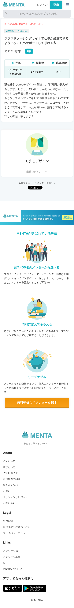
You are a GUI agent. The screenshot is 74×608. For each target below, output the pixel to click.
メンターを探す (11, 550)
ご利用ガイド (10, 473)
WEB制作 (10, 31)
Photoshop (23, 31)
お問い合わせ (10, 503)
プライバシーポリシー (15, 532)
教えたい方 (9, 461)
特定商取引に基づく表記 (17, 526)
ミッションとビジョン (15, 497)
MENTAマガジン (12, 568)
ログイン (42, 4)
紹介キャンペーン (13, 485)
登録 (56, 4)
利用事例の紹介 (11, 478)
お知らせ (8, 491)
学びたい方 (9, 467)
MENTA (38, 599)
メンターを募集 (11, 556)
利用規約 (8, 520)
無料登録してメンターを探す (37, 402)
